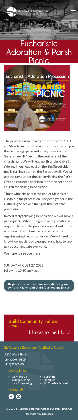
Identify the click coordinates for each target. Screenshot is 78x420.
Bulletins (49, 376)
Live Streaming (22, 383)
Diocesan (47, 413)
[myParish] (18, 396)
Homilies (49, 379)
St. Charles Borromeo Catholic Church (38, 408)
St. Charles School (56, 383)
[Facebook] (11, 396)
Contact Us (19, 376)
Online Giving (21, 379)
